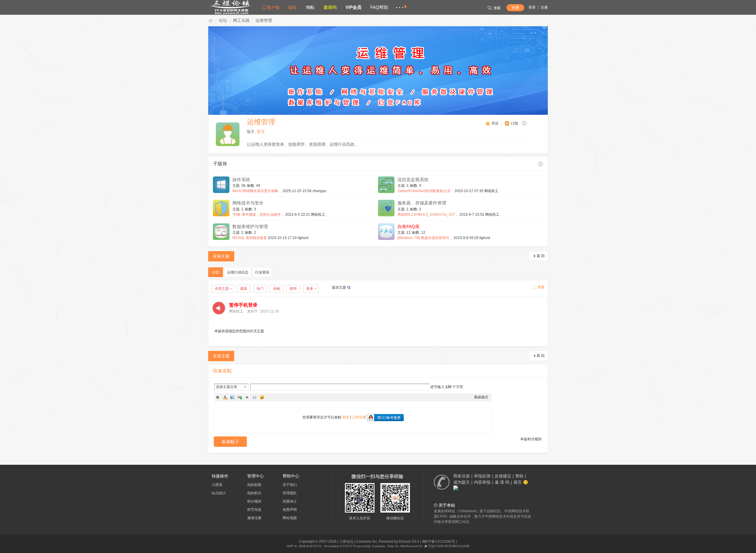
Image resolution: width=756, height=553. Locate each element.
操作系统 (241, 179)
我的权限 (254, 485)
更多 (309, 289)
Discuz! (405, 541)
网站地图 (290, 518)
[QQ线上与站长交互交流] (477, 488)
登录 (532, 7)
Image (232, 397)
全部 (215, 272)
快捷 (515, 7)
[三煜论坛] (230, 14)
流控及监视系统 (412, 179)
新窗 (541, 287)
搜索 (497, 8)
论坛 (292, 7)
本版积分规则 (531, 439)
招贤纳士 (290, 501)
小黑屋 (217, 485)
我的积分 (254, 493)
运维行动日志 (237, 272)
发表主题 (221, 256)
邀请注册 (254, 518)
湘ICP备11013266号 (438, 541)
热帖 (276, 289)
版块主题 (339, 287)
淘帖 (310, 7)
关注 (494, 123)
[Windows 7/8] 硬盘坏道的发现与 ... (425, 238)
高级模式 (481, 397)
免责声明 (290, 510)
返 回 (541, 256)
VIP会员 (353, 7)
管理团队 (290, 493)
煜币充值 (254, 510)
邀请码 (330, 7)
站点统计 (219, 493)
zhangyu (319, 191)
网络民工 (491, 191)
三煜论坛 (210, 20)
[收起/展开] (524, 123)
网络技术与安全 (247, 203)
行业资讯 (262, 272)
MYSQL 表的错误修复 (249, 238)
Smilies (262, 397)
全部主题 (222, 289)
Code (255, 397)
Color (225, 397)
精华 (293, 289)
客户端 (273, 7)
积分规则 (254, 501)
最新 (243, 289)
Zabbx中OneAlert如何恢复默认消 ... (425, 191)
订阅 (514, 123)
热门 (260, 289)
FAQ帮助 (379, 7)
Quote (247, 397)
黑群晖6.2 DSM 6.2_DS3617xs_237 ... (428, 214)
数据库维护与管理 (250, 226)
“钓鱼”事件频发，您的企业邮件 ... (258, 214)
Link (240, 397)
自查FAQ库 (408, 226)
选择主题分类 (226, 387)
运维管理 (263, 20)
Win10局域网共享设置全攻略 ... (257, 191)
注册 (544, 7)
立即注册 (359, 417)
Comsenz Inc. (367, 541)
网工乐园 (241, 20)
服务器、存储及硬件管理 (421, 203)
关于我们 (290, 485)
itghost (303, 238)
